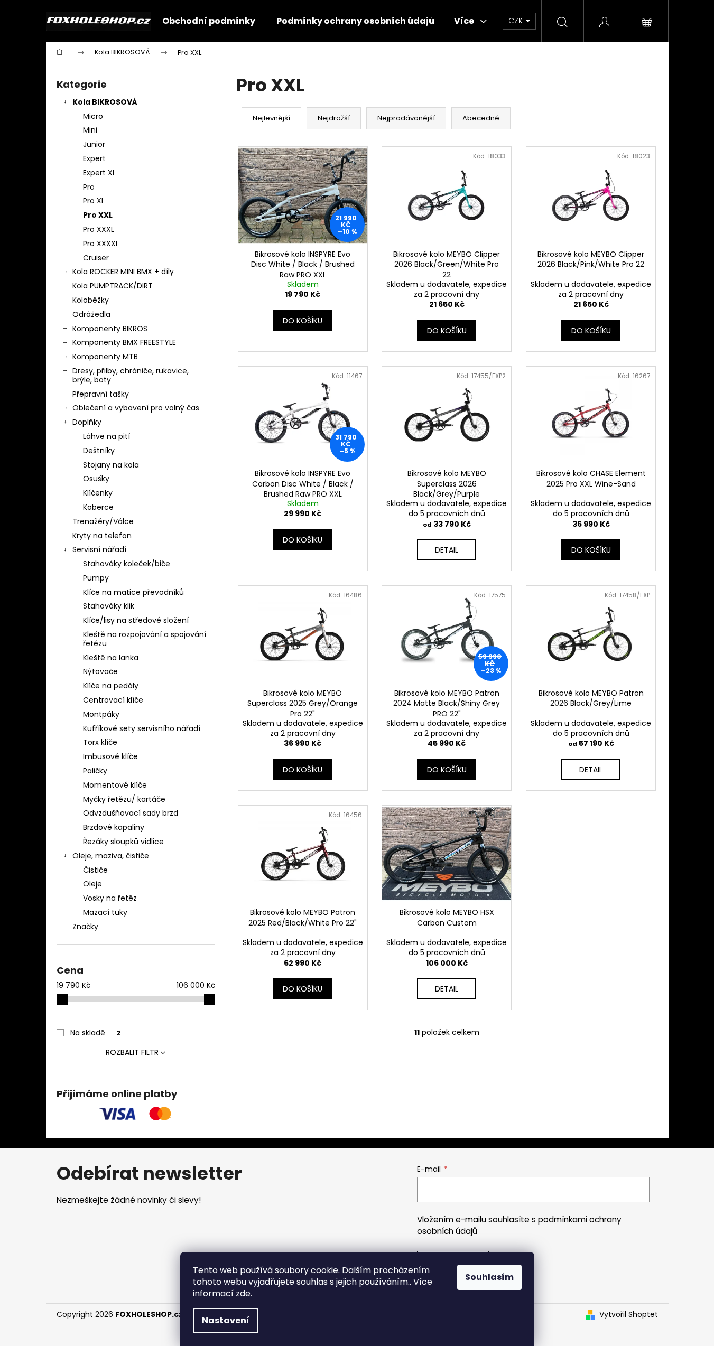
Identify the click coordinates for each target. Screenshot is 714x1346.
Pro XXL (98, 215)
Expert (94, 158)
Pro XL (94, 200)
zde (243, 1293)
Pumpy (96, 578)
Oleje (92, 883)
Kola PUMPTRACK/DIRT (112, 286)
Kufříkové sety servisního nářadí (141, 728)
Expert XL (99, 172)
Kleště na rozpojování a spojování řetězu (144, 639)
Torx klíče (100, 742)
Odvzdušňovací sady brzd (130, 813)
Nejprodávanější (406, 118)
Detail (446, 550)
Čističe (95, 870)
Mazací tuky (105, 912)
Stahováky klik (108, 606)
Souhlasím (489, 1277)
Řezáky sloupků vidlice (123, 841)
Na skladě (95, 1032)
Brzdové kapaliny (113, 827)
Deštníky (99, 450)
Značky (85, 926)
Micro (93, 116)
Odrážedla (91, 314)
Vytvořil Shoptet (628, 1315)
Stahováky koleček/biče (126, 563)
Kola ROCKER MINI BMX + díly (123, 271)
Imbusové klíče (110, 756)
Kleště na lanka (110, 657)
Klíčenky (98, 493)
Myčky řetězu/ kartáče (124, 799)
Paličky (95, 770)
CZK (516, 20)
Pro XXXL (98, 229)
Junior (94, 144)
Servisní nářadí (99, 549)
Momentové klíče (115, 785)
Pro (89, 187)
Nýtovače (100, 671)
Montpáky (101, 714)
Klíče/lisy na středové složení (136, 620)
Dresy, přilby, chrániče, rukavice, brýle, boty (130, 375)
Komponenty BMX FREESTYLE (124, 342)
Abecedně (480, 118)
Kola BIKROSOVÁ (104, 102)
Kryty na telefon (102, 535)
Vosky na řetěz (110, 898)
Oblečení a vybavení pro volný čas (135, 408)
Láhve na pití (106, 436)
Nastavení (225, 1320)
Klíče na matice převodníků (133, 592)
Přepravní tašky (100, 394)
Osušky (96, 478)
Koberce (98, 507)
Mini (90, 130)
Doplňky (86, 422)
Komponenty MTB (105, 356)
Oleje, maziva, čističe (110, 855)
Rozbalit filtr (132, 1052)
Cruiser (96, 258)
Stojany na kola (111, 465)
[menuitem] (209, 21)
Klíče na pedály (110, 685)
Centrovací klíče (113, 700)
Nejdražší (334, 118)
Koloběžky (90, 300)
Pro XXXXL (101, 243)
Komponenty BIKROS (109, 328)
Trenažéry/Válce (103, 521)
